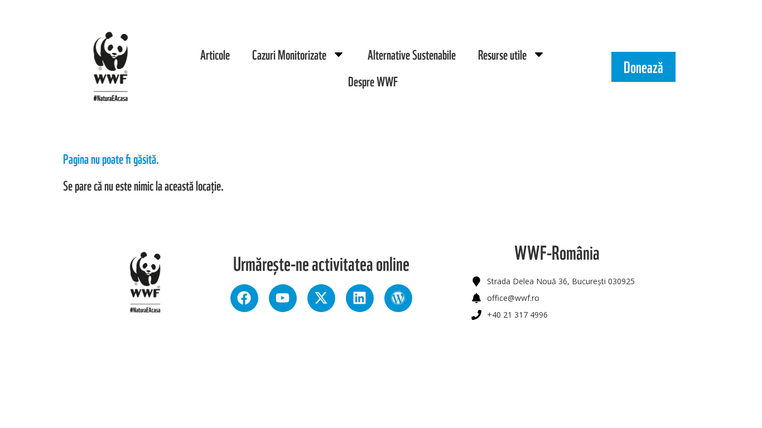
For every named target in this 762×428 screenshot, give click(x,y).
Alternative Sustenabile (412, 54)
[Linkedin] (360, 298)
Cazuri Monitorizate (289, 54)
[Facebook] (244, 298)
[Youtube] (283, 298)
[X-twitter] (321, 298)
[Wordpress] (398, 298)
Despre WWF (373, 80)
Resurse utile (502, 54)
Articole (215, 54)
